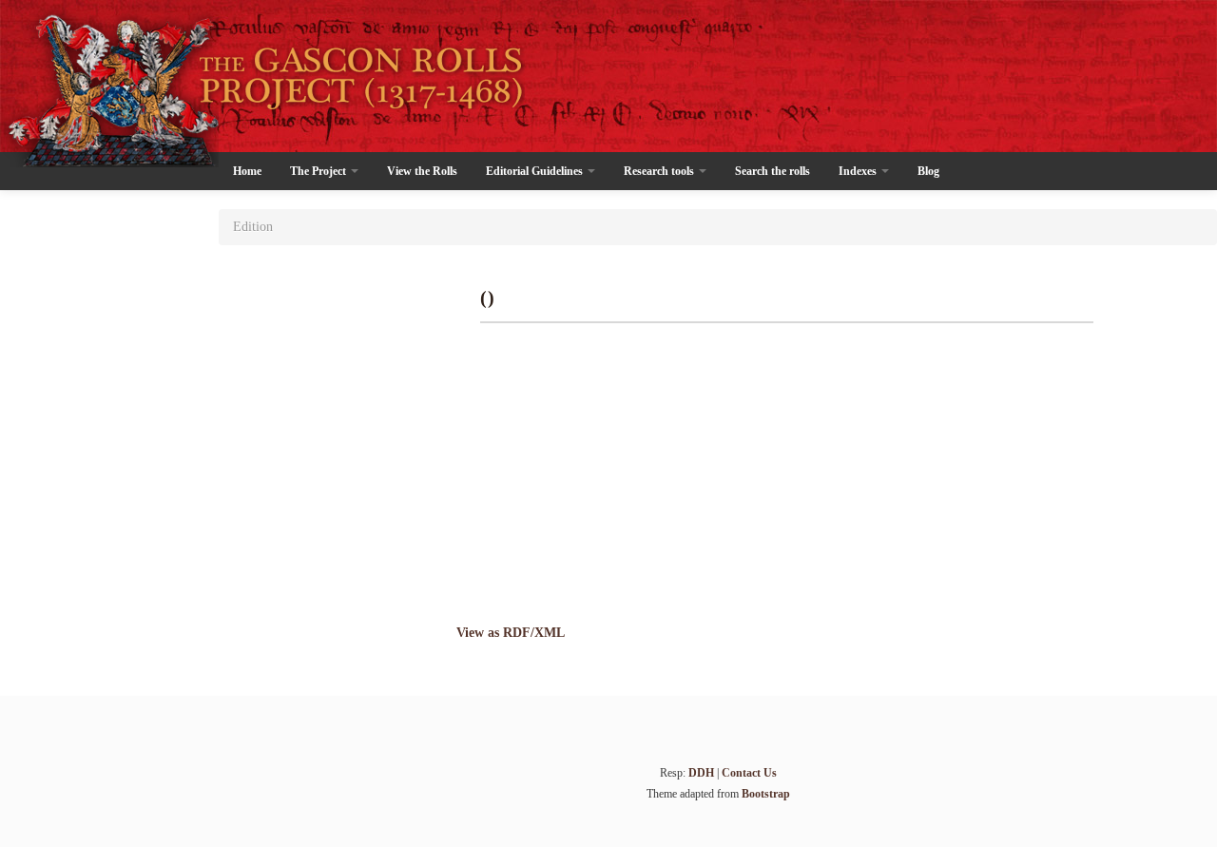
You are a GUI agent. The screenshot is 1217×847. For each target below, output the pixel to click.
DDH (701, 773)
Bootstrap (766, 793)
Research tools (660, 171)
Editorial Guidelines (536, 171)
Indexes (859, 171)
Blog (928, 171)
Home (247, 171)
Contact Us (749, 773)
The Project (319, 171)
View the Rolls (422, 171)
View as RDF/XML (510, 633)
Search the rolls (772, 171)
